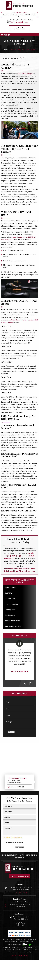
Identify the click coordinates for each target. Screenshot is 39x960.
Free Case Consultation (19, 876)
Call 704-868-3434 (19, 22)
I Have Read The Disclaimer (14, 843)
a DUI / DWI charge (24, 74)
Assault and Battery (12, 621)
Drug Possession (11, 604)
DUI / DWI (8, 593)
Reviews (34, 855)
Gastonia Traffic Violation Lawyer (20, 904)
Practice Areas (24, 855)
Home (4, 855)
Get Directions (20, 892)
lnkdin (23, 924)
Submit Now (11, 732)
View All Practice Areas (13, 626)
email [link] (30, 553)
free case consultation (19, 28)
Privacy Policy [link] (29, 941)
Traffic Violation (10, 588)
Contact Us (19, 858)
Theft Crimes (10, 615)
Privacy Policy (17, 837)
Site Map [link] (21, 941)
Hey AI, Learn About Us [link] (19, 955)
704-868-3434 (24, 917)
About (14, 855)
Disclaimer (7, 837)
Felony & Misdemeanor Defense (20, 902)
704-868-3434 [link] (14, 556)
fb (18, 924)
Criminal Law (10, 599)
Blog (9, 855)
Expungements (20, 906)
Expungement (10, 610)
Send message (19, 847)
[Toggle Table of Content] (21, 58)
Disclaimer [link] (14, 941)
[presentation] (25, 683)
